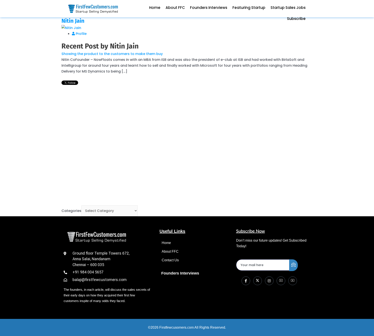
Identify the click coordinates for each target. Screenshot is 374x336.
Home (154, 7)
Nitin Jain (72, 21)
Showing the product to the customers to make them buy (112, 53)
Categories (71, 210)
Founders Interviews (208, 7)
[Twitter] (257, 280)
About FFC (175, 7)
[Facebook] (246, 280)
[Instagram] (269, 280)
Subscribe (296, 18)
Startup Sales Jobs (288, 7)
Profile (81, 33)
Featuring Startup (248, 7)
